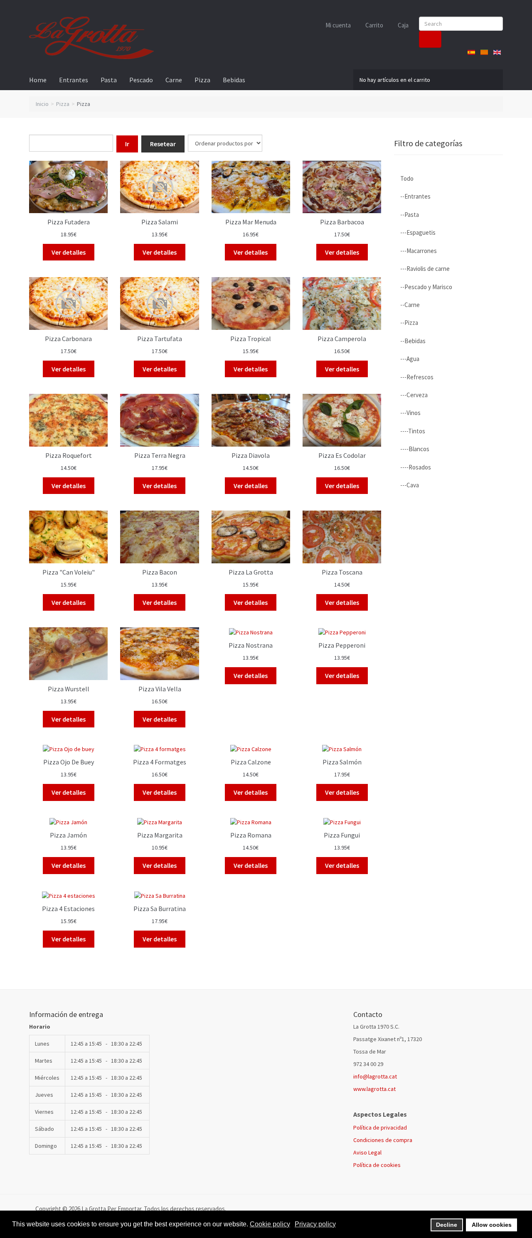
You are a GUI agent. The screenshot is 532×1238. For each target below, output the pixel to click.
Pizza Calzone (251, 762)
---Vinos (410, 413)
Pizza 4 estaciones (68, 908)
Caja (403, 25)
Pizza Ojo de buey (68, 762)
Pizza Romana (250, 835)
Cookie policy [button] (270, 1224)
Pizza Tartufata (159, 338)
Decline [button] (446, 1224)
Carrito (374, 25)
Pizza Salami (159, 222)
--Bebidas (413, 341)
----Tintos (412, 431)
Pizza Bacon (159, 572)
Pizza (202, 80)
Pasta (109, 80)
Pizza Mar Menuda (250, 222)
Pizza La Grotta (251, 572)
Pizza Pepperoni (341, 645)
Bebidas (234, 80)
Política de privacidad (380, 1127)
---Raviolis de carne (425, 269)
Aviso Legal (367, 1152)
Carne (173, 80)
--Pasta (409, 215)
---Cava (409, 485)
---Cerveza (414, 395)
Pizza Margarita (159, 835)
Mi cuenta (338, 25)
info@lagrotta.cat (375, 1076)
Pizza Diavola (251, 455)
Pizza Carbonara (68, 338)
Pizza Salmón (342, 762)
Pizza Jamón (68, 835)
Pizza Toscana (342, 572)
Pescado (141, 80)
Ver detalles (69, 252)
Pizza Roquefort (68, 455)
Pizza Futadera (68, 222)
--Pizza (409, 323)
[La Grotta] (91, 38)
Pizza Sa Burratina (159, 908)
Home (38, 80)
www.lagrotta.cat (374, 1089)
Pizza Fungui (342, 835)
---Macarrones (418, 251)
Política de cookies (377, 1165)
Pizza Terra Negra (159, 455)
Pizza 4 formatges (159, 762)
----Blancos (414, 449)
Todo (407, 178)
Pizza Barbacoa (342, 222)
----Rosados (415, 467)
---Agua (409, 359)
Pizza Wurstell (68, 689)
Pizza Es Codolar (342, 455)
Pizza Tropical (250, 338)
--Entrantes (415, 196)
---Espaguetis (418, 232)
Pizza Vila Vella (159, 689)
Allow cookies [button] (492, 1224)
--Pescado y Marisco (426, 287)
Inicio (42, 104)
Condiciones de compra (382, 1140)
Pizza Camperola (342, 338)
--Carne (410, 305)
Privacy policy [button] (315, 1224)
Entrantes (73, 80)
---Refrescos (416, 377)
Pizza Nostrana (251, 645)
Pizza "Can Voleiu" (68, 572)
